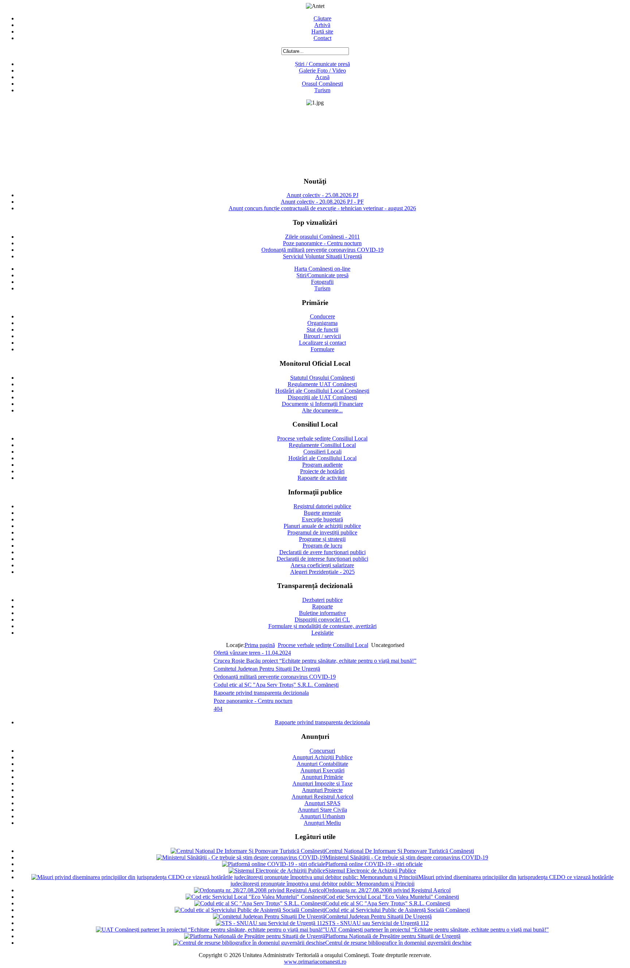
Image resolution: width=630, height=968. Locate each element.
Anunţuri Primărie (322, 777)
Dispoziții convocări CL (322, 619)
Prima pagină (260, 645)
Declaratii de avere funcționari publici (322, 552)
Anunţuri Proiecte (322, 790)
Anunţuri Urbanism (322, 816)
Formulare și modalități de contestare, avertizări (322, 626)
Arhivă (322, 25)
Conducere (322, 316)
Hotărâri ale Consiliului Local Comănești (322, 391)
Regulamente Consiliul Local (322, 445)
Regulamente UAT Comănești (322, 384)
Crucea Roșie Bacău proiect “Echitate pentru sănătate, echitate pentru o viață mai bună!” (315, 661)
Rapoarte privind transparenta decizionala (261, 693)
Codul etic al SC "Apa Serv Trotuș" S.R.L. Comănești (276, 685)
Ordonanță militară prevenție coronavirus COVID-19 (322, 250)
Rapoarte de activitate (322, 478)
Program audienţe (322, 465)
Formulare (322, 349)
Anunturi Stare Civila (322, 810)
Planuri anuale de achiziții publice (322, 526)
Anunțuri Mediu (322, 823)
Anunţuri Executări (322, 770)
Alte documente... (322, 410)
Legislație (322, 633)
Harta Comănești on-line (322, 269)
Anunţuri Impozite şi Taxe (322, 783)
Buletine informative (322, 613)
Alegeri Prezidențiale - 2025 (322, 572)
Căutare (322, 18)
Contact (322, 38)
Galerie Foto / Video (322, 70)
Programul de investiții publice (322, 532)
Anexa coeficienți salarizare (322, 565)
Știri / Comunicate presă (322, 64)
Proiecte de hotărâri (322, 471)
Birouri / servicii (322, 336)
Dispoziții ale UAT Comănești (322, 397)
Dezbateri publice (322, 600)
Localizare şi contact (322, 343)
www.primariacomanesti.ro (315, 962)
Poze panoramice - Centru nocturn (322, 243)
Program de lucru (322, 545)
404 (218, 709)
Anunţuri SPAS (322, 803)
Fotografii (322, 282)
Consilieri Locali (322, 451)
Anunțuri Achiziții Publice (322, 757)
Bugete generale (322, 513)
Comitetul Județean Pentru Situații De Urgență (267, 669)
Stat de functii (322, 329)
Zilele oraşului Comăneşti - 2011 (322, 237)
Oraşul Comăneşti (322, 84)
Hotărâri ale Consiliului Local (322, 458)
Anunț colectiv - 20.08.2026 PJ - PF (322, 202)
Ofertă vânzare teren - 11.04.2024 (252, 653)
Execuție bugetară (322, 519)
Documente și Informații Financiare (322, 404)
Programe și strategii (322, 539)
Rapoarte (322, 606)
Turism (322, 90)
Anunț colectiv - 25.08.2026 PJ (322, 195)
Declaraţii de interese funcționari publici (322, 559)
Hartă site (322, 31)
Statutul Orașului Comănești (322, 378)
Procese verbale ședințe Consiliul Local (322, 438)
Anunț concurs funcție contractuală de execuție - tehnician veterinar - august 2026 (322, 208)
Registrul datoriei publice (322, 506)
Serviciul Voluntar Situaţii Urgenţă (322, 256)
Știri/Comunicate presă (322, 275)
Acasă (322, 77)
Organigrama (322, 323)
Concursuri (322, 751)
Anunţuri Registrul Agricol (322, 796)
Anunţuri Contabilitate (322, 764)
